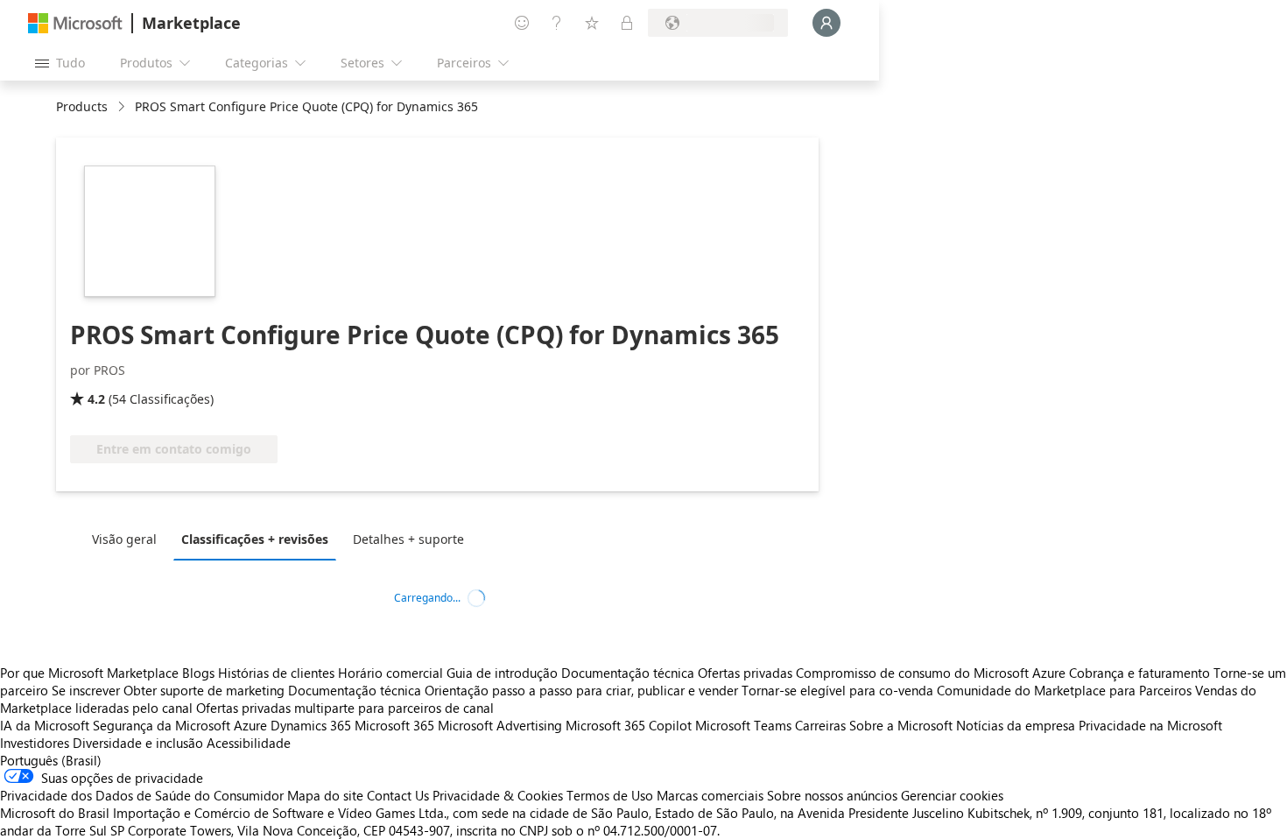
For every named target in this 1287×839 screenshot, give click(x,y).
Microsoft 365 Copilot (629, 725)
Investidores (34, 742)
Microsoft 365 (394, 725)
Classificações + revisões (254, 539)
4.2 (96, 399)
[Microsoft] (75, 23)
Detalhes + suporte (408, 539)
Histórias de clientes (276, 672)
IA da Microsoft (44, 725)
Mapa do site (325, 795)
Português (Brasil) (51, 760)
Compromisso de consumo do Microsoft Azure (932, 672)
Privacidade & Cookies (498, 795)
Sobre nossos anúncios (832, 795)
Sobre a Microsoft (901, 725)
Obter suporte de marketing (204, 690)
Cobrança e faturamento (1139, 672)
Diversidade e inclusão (138, 742)
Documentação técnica (627, 672)
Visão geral (124, 539)
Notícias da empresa (1015, 725)
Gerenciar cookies (952, 795)
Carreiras (820, 725)
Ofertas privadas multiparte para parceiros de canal (345, 707)
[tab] (128, 538)
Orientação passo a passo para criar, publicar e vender (581, 690)
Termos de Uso (609, 795)
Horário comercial (390, 672)
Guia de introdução (502, 672)
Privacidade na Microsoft (1150, 725)
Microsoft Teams (743, 725)
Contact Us (398, 795)
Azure (250, 725)
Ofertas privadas (745, 672)
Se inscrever (86, 690)
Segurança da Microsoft (161, 725)
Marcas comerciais (710, 795)
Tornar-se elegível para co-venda (837, 690)
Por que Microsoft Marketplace (89, 672)
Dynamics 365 (311, 725)
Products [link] (82, 106)
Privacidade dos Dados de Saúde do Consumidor (142, 795)
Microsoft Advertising (500, 725)
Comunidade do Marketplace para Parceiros (1064, 690)
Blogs (198, 672)
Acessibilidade (249, 742)
